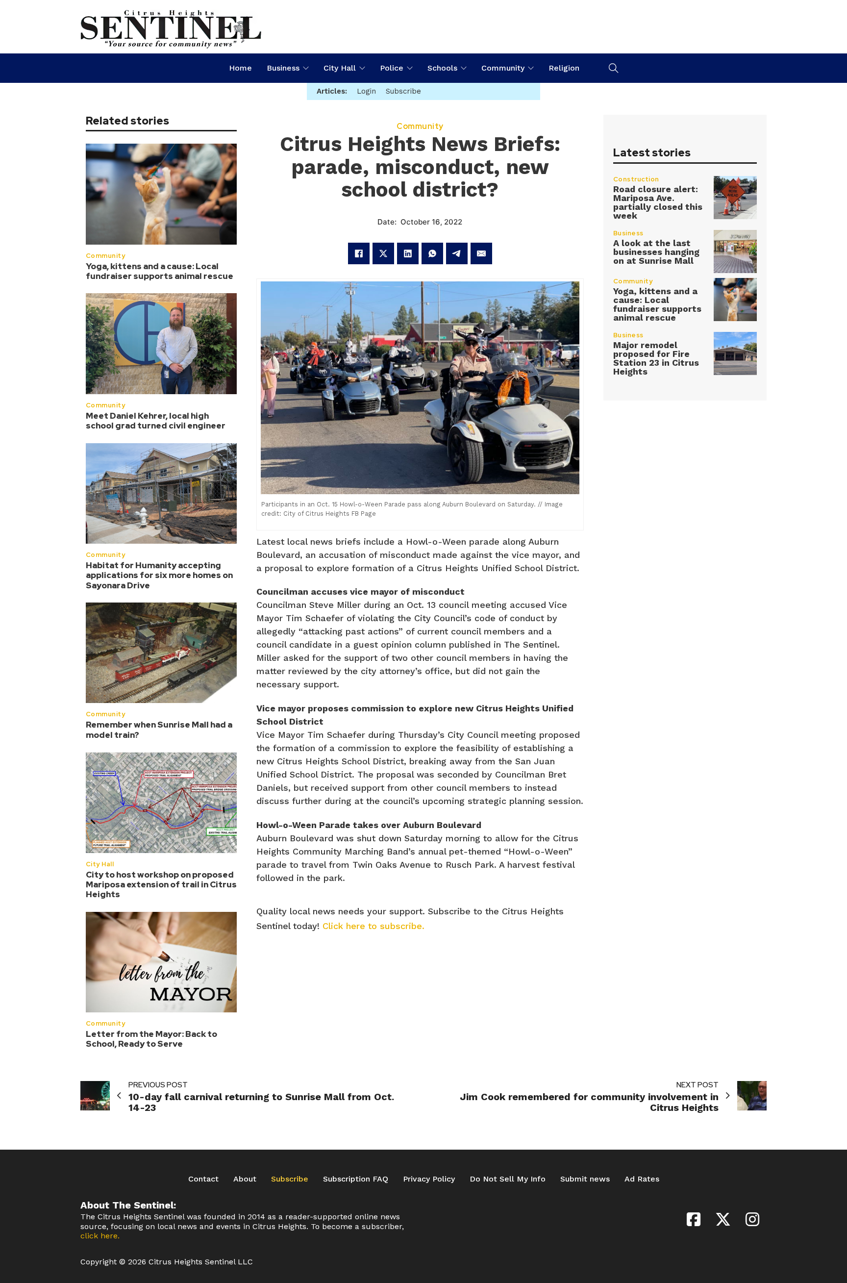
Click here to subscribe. (373, 926)
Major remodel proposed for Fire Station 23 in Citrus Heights (656, 358)
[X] (383, 253)
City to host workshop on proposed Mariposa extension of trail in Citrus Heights (161, 884)
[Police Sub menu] (410, 68)
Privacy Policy (429, 1178)
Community (502, 68)
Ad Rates (641, 1178)
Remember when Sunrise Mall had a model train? (159, 730)
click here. (100, 1235)
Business (283, 68)
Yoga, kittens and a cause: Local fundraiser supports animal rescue (159, 271)
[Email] (481, 253)
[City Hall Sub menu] (362, 68)
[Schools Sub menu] (464, 68)
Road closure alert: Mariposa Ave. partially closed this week (657, 202)
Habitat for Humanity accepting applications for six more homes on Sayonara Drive (159, 575)
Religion (563, 68)
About (244, 1178)
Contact (203, 1178)
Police (391, 68)
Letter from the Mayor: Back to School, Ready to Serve (151, 1039)
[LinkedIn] (408, 253)
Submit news (585, 1178)
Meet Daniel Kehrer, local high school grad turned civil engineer (155, 420)
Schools (442, 68)
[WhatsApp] (432, 253)
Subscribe (289, 1178)
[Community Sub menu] (531, 68)
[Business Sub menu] (306, 68)
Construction (636, 179)
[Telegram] (457, 253)
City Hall (340, 68)
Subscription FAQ (355, 1178)
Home (240, 68)
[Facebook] (359, 253)
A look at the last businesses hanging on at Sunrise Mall (656, 252)
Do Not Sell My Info (508, 1178)
